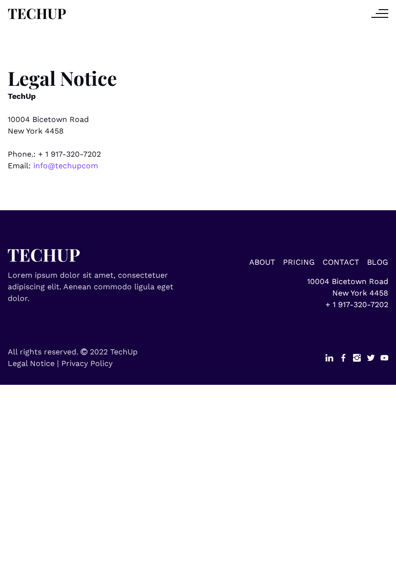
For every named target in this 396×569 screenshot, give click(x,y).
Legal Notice (31, 363)
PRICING (299, 262)
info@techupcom (65, 165)
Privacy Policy (87, 363)
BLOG (377, 262)
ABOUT (262, 262)
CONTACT (341, 262)
